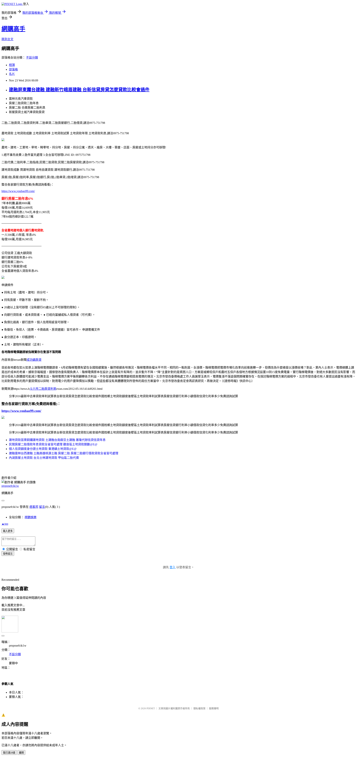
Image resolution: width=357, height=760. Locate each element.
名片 (12, 73)
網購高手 (13, 28)
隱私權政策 (199, 708)
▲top (4, 523)
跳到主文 (7, 39)
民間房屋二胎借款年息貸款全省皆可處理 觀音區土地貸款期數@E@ (53, 444)
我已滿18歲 (9, 752)
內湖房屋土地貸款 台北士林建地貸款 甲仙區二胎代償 (44, 457)
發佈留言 (8, 553)
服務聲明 (214, 708)
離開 (21, 752)
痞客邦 (33, 506)
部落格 (13, 69)
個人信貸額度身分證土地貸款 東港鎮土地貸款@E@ (43, 448)
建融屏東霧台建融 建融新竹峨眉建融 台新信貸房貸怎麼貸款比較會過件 (79, 89)
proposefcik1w (10, 485)
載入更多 (8, 531)
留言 (42, 506)
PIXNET (151, 708)
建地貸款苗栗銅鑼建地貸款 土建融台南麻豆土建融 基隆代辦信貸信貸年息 (57, 439)
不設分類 (32, 57)
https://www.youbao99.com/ (18, 191)
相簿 (12, 65)
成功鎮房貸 (34, 359)
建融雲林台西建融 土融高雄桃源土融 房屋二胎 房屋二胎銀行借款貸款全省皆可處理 (63, 453)
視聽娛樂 (30, 517)
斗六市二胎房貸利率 (43, 388)
